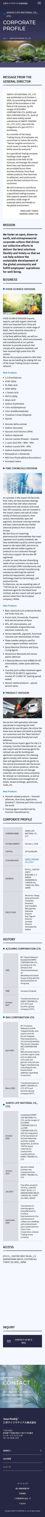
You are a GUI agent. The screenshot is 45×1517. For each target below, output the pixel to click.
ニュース (7, 1466)
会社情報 (7, 1458)
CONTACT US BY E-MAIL (24, 1341)
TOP (4, 38)
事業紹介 (7, 1450)
